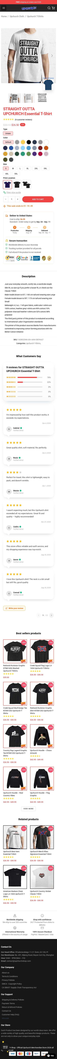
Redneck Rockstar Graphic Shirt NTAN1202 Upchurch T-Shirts (41, 710)
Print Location (9, 178)
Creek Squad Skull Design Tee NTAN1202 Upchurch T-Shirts (15, 710)
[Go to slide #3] (42, 98)
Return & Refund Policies (12, 1007)
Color (5, 138)
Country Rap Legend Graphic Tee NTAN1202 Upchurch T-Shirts (15, 753)
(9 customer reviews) (23, 120)
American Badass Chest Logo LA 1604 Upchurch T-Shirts (14, 894)
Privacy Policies (8, 980)
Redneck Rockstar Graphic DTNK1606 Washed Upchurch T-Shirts (14, 668)
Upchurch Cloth (17, 16)
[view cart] (53, 8)
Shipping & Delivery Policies (13, 1000)
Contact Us (6, 1011)
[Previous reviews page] (38, 615)
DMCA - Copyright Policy (12, 984)
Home (4, 16)
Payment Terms (8, 1003)
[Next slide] (52, 55)
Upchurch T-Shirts (35, 16)
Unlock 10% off (5, 1047)
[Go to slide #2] (28, 98)
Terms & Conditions (10, 976)
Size (5, 164)
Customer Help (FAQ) (10, 1015)
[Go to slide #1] (14, 98)
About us (5, 973)
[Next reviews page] (51, 615)
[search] (49, 8)
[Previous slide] (5, 55)
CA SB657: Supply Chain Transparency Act (19, 987)
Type (5, 129)
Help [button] (52, 1056)
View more (28, 809)
